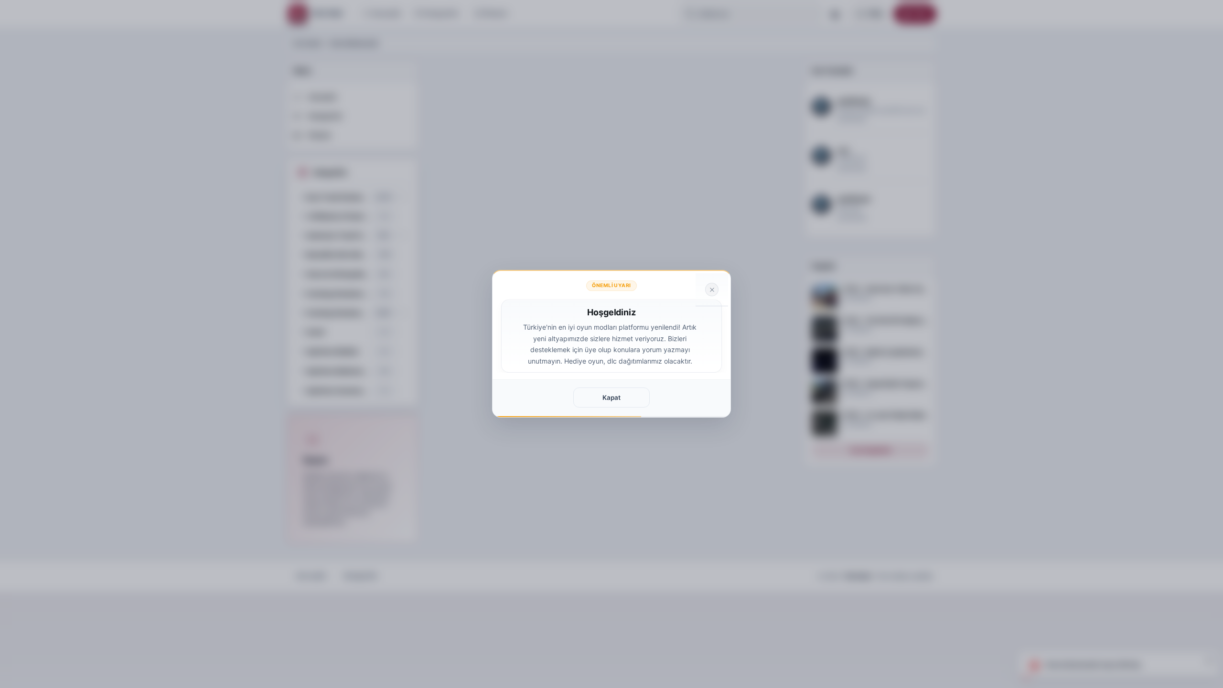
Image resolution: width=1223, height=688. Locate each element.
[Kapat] (712, 289)
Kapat (611, 397)
